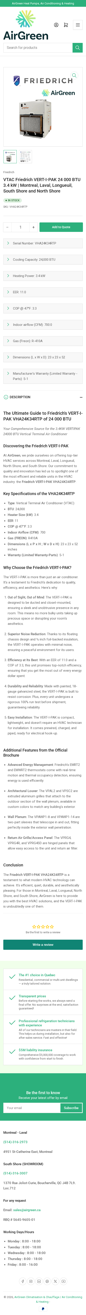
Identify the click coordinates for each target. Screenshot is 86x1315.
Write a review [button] (43, 945)
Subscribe (71, 1108)
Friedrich (8, 172)
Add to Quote (61, 227)
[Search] (77, 47)
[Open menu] (78, 25)
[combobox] (43, 48)
